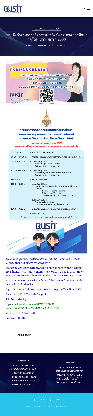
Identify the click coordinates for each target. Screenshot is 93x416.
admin (30, 45)
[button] (88, 9)
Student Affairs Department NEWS (46, 29)
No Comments (60, 45)
